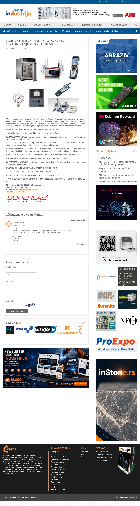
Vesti (53, 490)
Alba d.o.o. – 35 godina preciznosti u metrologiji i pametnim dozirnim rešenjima (69, 31)
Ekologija (54, 482)
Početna (7, 25)
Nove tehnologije (57, 465)
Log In (7, 2)
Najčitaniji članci (119, 25)
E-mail (8, 274)
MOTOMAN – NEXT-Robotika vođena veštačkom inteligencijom (117, 159)
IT (51, 457)
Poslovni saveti (56, 485)
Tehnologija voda (57, 475)
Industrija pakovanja (58, 472)
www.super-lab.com (15, 192)
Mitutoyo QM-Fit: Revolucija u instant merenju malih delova (117, 172)
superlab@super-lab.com (25, 189)
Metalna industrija (57, 470)
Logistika (54, 467)
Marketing (109, 2)
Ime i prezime (11, 267)
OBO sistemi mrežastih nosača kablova (118, 178)
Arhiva (117, 2)
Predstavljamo (56, 480)
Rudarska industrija (58, 492)
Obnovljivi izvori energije (60, 462)
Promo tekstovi (67, 25)
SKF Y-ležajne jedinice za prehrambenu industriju (111, 183)
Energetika (55, 454)
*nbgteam (133, 500)
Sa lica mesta (56, 487)
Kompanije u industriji (93, 25)
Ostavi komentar (78, 220)
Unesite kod (10, 301)
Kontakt (124, 2)
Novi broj (22, 25)
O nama (101, 2)
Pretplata (132, 2)
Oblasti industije (42, 25)
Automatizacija (56, 477)
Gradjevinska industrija (59, 459)
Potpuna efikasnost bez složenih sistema (114, 165)
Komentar (9, 281)
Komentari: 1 (21, 49)
